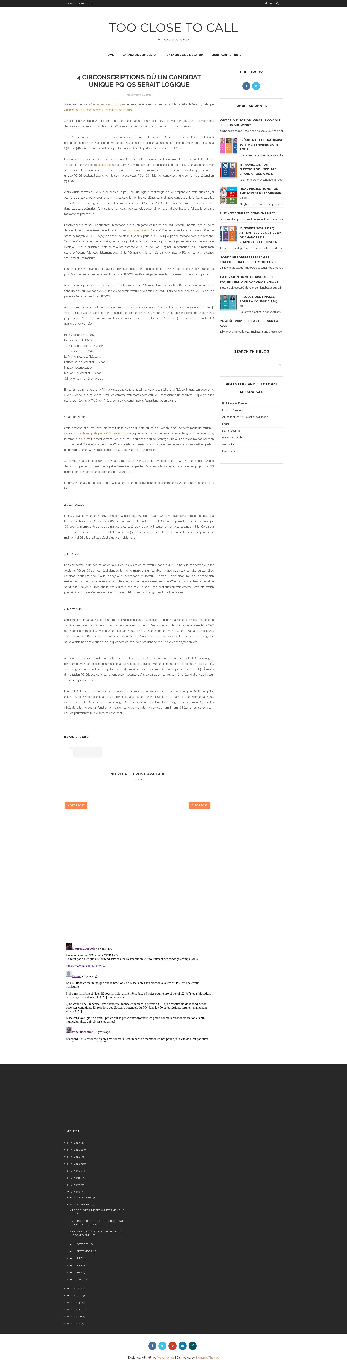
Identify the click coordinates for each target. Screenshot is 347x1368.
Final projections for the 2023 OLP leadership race (260, 193)
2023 (77, 1142)
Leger (225, 423)
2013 (77, 1302)
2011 (77, 1316)
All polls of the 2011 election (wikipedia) (245, 416)
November (84, 1204)
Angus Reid (229, 444)
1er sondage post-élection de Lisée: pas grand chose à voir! (258, 169)
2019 (77, 1171)
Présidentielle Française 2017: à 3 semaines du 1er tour (261, 144)
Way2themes (165, 1357)
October (83, 1244)
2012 (77, 1309)
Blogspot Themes (207, 1357)
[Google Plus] (172, 1346)
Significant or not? (226, 54)
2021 (77, 1156)
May (79, 1272)
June (80, 1265)
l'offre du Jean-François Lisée (106, 104)
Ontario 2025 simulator (184, 54)
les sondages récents (136, 230)
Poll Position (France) (234, 403)
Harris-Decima (231, 430)
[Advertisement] (96, 1098)
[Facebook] (246, 86)
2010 (77, 1323)
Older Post (199, 805)
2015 (77, 1288)
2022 (77, 1149)
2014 (77, 1295)
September (84, 1251)
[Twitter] (256, 86)
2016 (77, 1192)
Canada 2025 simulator (140, 54)
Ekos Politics (229, 451)
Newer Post (76, 805)
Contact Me (85, 3)
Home (70, 3)
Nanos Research (232, 437)
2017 (77, 1185)
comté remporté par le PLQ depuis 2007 (103, 433)
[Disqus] (139, 882)
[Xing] (193, 1346)
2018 (77, 1178)
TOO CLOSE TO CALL (173, 27)
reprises (112, 164)
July (80, 1258)
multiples (100, 164)
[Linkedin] (183, 1346)
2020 (77, 1163)
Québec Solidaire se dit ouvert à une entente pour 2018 (98, 110)
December (84, 1197)
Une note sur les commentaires (248, 213)
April (80, 1279)
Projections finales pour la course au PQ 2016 (258, 301)
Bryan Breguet (77, 736)
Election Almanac (233, 410)
